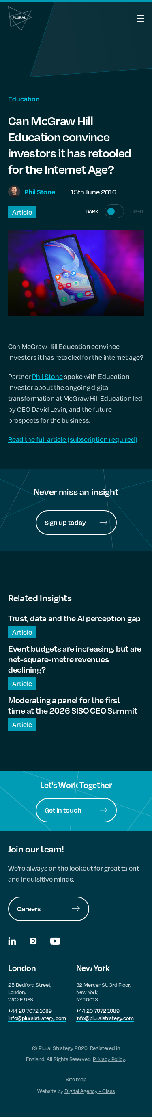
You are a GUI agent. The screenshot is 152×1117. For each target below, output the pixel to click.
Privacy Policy (109, 1059)
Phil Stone (47, 376)
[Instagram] (34, 942)
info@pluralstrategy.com (37, 1018)
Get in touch (63, 810)
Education (24, 99)
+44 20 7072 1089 (30, 1010)
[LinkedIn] (12, 942)
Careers (29, 908)
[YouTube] (55, 942)
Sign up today (65, 522)
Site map (76, 1079)
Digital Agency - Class (89, 1091)
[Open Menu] (132, 18)
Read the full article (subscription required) (72, 439)
